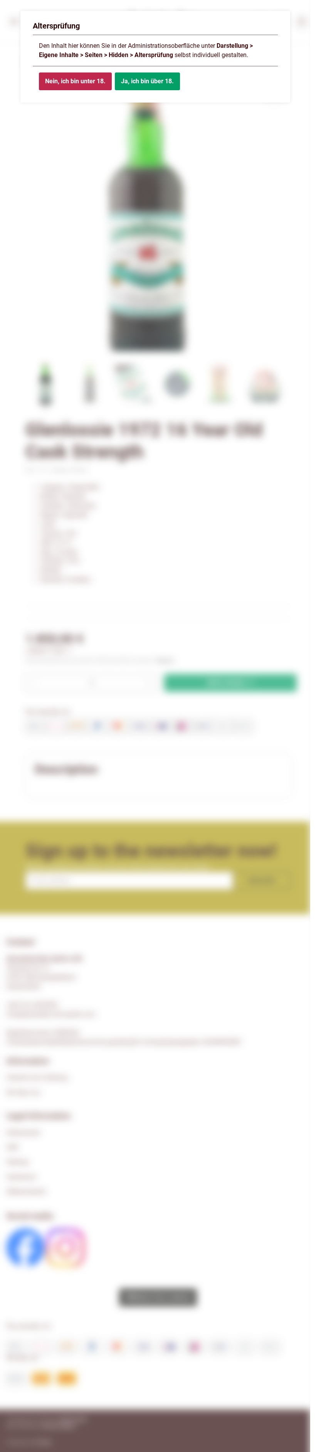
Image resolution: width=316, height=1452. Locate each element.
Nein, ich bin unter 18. (75, 81)
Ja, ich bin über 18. (147, 81)
